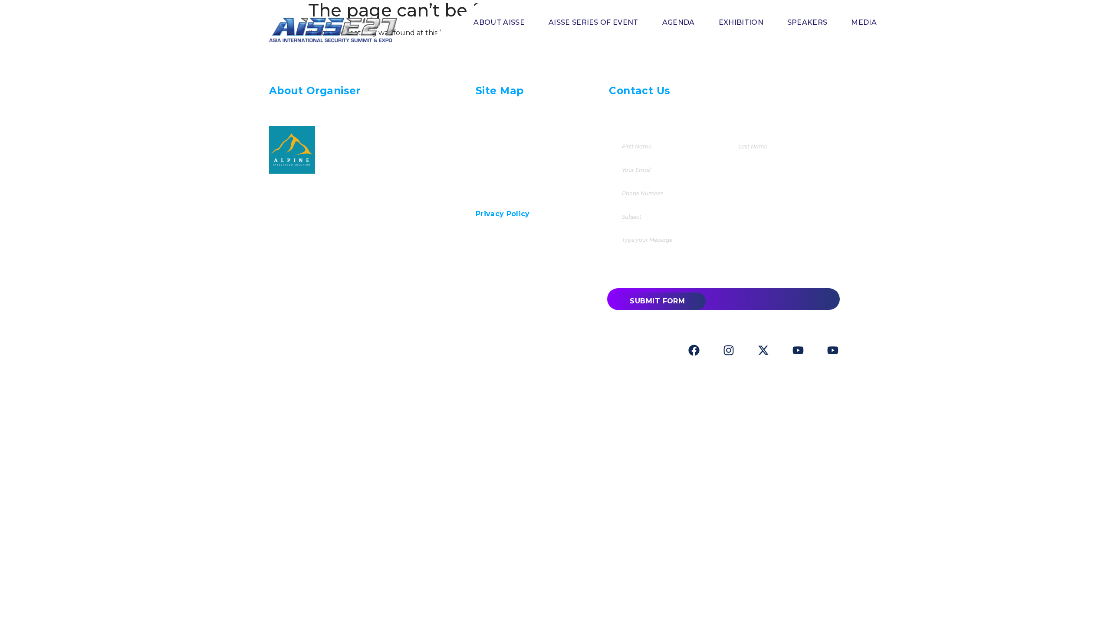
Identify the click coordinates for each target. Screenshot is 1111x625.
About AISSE (501, 126)
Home (488, 109)
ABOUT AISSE (499, 22)
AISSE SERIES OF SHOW (520, 178)
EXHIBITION (741, 22)
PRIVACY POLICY (507, 195)
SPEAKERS (807, 22)
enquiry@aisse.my (704, 123)
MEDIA (864, 22)
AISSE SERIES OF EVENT (593, 22)
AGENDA (678, 22)
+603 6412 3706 (666, 109)
